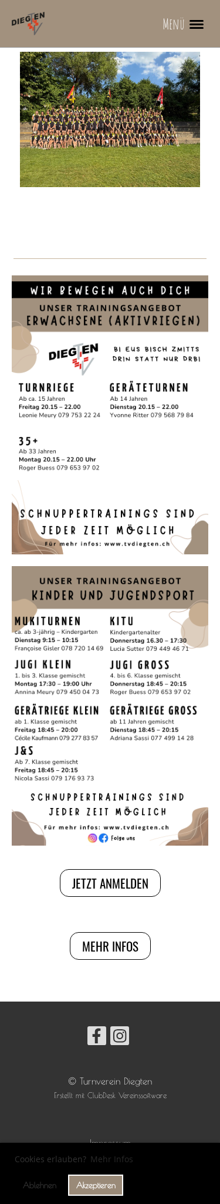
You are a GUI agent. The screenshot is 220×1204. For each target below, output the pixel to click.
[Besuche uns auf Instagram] (119, 1038)
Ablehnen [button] (39, 1185)
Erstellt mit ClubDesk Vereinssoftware (110, 1095)
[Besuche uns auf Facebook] (96, 1038)
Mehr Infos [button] (111, 1159)
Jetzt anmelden (110, 883)
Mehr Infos (110, 946)
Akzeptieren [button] (96, 1185)
